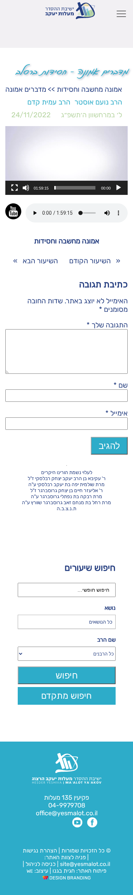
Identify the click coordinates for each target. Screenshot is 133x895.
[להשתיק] (25, 187)
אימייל (116, 413)
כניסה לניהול (41, 864)
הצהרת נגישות (40, 850)
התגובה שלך (107, 325)
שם (120, 385)
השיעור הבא (40, 261)
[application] (66, 160)
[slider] (74, 188)
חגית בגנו (63, 870)
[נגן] (118, 187)
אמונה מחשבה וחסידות (89, 89)
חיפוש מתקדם (66, 696)
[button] (66, 160)
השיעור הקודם (90, 261)
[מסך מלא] (14, 187)
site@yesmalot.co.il (85, 864)
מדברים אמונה (25, 89)
